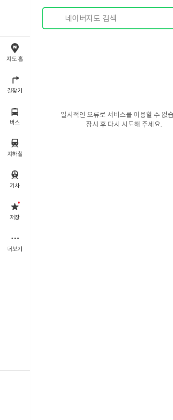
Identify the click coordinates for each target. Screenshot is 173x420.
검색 (56, 18)
